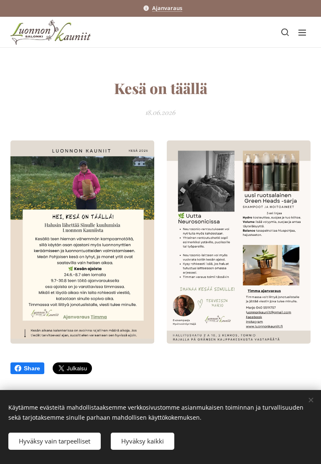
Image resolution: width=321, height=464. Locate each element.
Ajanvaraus (167, 8)
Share (32, 368)
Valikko (302, 32)
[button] (285, 32)
